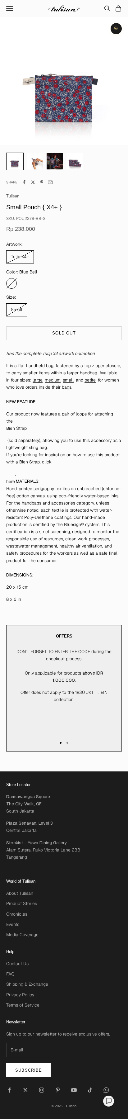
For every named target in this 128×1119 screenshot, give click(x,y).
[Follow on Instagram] (42, 1090)
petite (90, 380)
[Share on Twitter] (32, 182)
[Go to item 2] (54, 161)
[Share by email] (50, 182)
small (68, 380)
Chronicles (16, 914)
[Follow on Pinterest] (58, 1090)
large (38, 380)
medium (53, 380)
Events (12, 924)
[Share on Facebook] (24, 182)
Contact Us (17, 963)
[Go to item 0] (15, 161)
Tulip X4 (50, 353)
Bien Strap (16, 428)
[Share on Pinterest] (41, 182)
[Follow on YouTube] (74, 1090)
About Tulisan (19, 893)
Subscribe (28, 1070)
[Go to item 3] (74, 161)
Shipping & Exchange (27, 984)
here (10, 481)
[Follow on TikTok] (90, 1090)
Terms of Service (22, 1005)
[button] (108, 1101)
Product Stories (21, 903)
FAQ (10, 974)
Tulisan (12, 196)
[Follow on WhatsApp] (106, 1090)
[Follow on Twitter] (25, 1090)
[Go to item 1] (34, 161)
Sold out (63, 333)
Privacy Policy (20, 995)
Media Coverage (22, 934)
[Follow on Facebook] (9, 1090)
